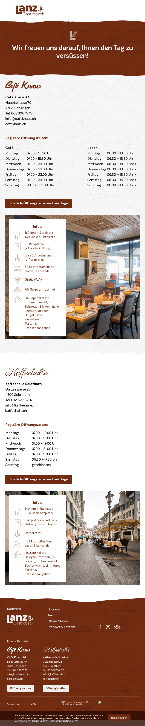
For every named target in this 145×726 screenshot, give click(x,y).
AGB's (34, 704)
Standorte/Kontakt (61, 627)
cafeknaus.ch (15, 124)
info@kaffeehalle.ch (21, 405)
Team (52, 615)
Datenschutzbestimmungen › (64, 721)
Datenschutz (14, 704)
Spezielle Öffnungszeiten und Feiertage (39, 203)
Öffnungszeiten (20, 688)
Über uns (54, 609)
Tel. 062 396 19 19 (18, 113)
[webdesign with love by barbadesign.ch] (115, 703)
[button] (123, 9)
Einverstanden (119, 717)
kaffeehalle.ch (16, 411)
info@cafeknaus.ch (20, 119)
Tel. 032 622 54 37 (19, 400)
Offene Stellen (58, 621)
